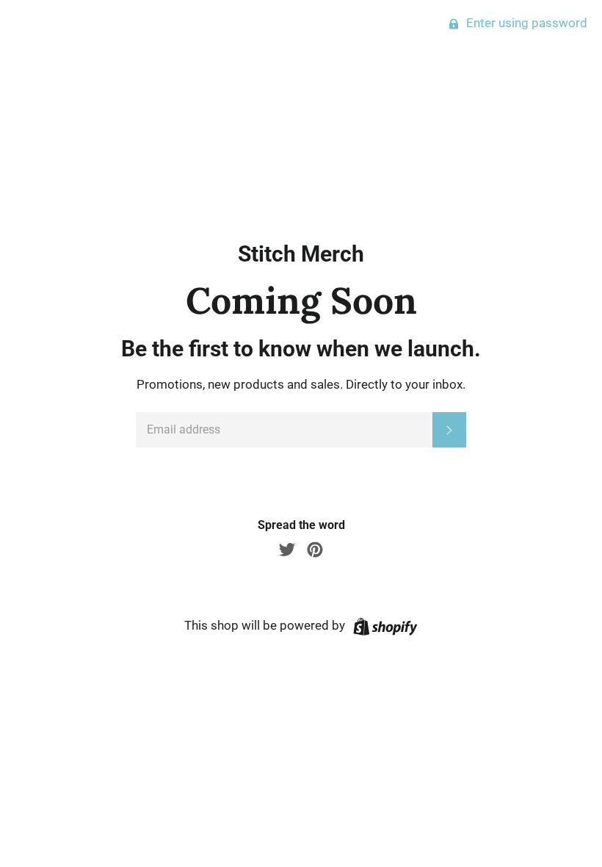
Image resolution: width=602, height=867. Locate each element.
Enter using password (525, 22)
